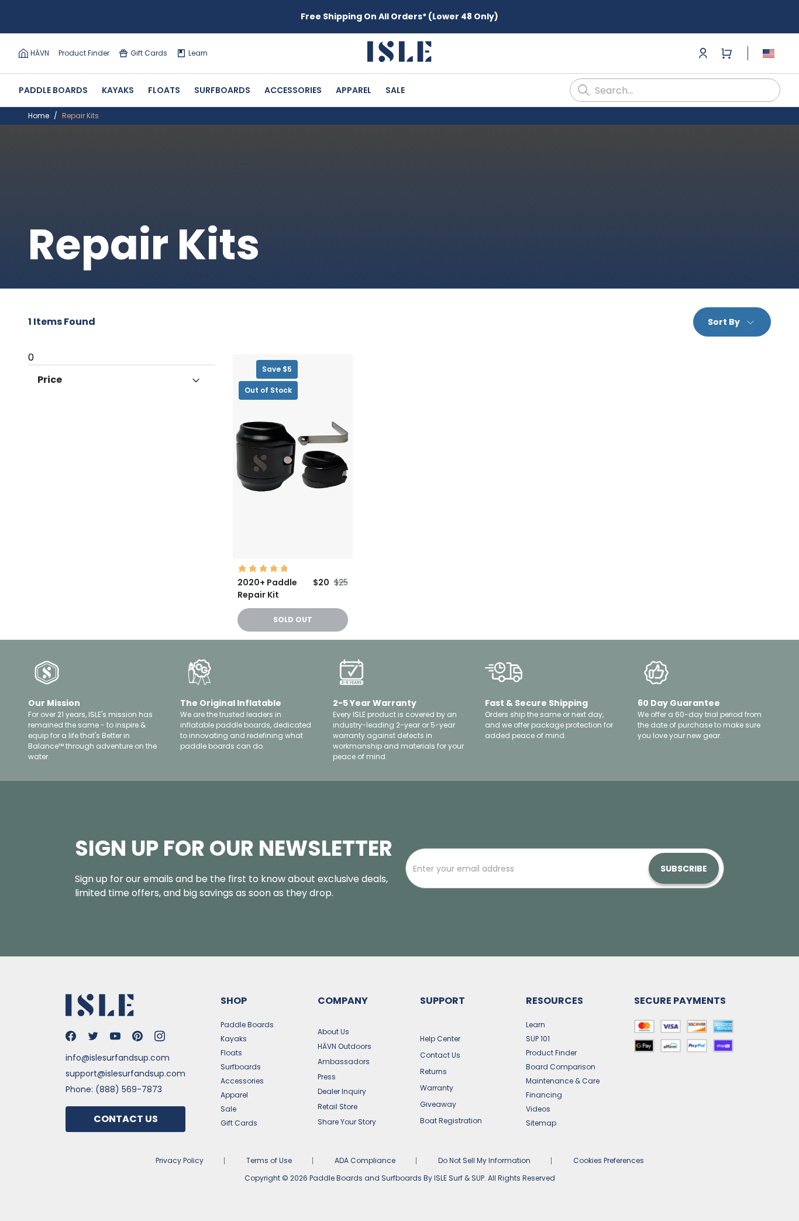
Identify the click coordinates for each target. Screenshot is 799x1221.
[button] (293, 456)
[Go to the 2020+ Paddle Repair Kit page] (293, 556)
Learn (198, 53)
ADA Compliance (365, 1160)
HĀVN (39, 53)
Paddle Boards (53, 90)
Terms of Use (269, 1160)
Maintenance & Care (563, 1081)
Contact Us (126, 1119)
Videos (538, 1109)
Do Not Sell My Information (484, 1160)
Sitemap (541, 1123)
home (38, 116)
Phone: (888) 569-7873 (114, 1089)
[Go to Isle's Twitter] (93, 1036)
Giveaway (438, 1104)
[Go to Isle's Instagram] (159, 1036)
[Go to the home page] (399, 53)
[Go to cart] (726, 53)
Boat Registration (451, 1121)
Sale (395, 90)
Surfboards (222, 90)
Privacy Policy (180, 1160)
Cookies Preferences (608, 1160)
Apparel (353, 90)
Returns (433, 1071)
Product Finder (83, 53)
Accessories (293, 90)
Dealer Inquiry (342, 1091)
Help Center (440, 1039)
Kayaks (118, 90)
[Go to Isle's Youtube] (115, 1036)
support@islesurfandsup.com (125, 1073)
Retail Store (337, 1107)
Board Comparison (560, 1067)
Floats (164, 90)
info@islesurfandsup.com (118, 1058)
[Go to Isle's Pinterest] (137, 1036)
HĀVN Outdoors (344, 1046)
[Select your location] (768, 53)
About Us (333, 1032)
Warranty (436, 1088)
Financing (544, 1095)
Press (327, 1077)
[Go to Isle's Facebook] (71, 1036)
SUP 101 (538, 1039)
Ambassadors (344, 1061)
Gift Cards (148, 53)
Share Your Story (347, 1122)
